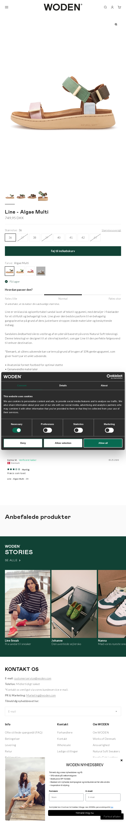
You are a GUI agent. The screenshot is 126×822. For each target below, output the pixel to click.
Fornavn (53, 791)
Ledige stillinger (67, 751)
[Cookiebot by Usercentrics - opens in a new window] (109, 376)
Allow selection (63, 443)
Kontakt (62, 738)
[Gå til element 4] (43, 196)
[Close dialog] (121, 760)
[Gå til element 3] (32, 196)
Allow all (103, 443)
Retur (8, 751)
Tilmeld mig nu (85, 812)
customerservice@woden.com (32, 678)
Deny (23, 443)
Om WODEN (101, 732)
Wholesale (64, 745)
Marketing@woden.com (41, 695)
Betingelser (12, 738)
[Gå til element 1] (10, 196)
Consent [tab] (21, 385)
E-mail (89, 791)
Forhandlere (65, 732)
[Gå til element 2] (21, 196)
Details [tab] (63, 385)
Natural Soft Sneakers (106, 751)
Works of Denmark (104, 738)
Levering (10, 745)
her (112, 807)
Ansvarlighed (101, 745)
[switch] (47, 430)
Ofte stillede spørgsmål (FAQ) (23, 732)
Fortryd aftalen (112, 816)
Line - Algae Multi (15, 478)
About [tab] (104, 385)
